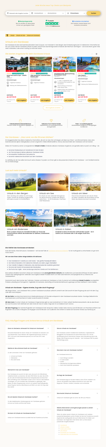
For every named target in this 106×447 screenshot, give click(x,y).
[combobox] (9, 13)
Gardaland (63, 425)
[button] (47, 13)
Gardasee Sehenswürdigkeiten (58, 251)
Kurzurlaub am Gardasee (67, 432)
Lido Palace (63, 430)
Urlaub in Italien (64, 427)
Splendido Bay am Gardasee (69, 434)
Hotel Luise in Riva (65, 429)
